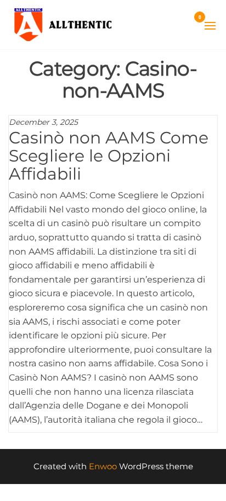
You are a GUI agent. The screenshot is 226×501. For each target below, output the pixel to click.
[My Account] (183, 24)
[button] (210, 25)
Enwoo (103, 466)
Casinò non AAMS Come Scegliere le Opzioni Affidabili (108, 156)
